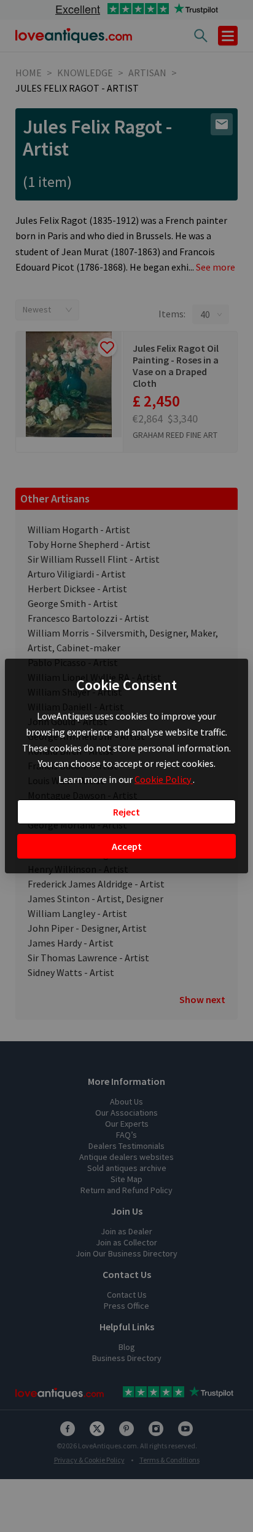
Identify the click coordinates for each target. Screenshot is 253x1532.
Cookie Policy (163, 779)
